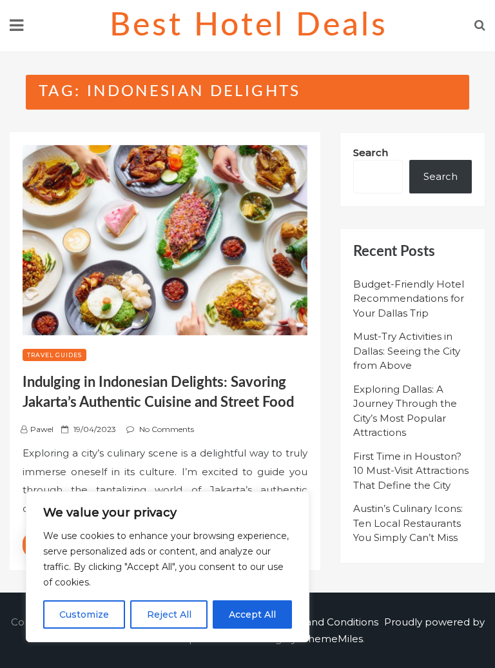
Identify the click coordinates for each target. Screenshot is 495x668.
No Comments (166, 429)
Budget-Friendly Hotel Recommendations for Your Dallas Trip (408, 298)
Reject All (169, 614)
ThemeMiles (332, 639)
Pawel (41, 429)
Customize (84, 614)
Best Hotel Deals (249, 26)
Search (370, 152)
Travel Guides (54, 355)
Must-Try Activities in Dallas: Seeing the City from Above (406, 350)
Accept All (252, 614)
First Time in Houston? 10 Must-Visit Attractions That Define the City (411, 470)
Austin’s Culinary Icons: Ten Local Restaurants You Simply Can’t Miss (408, 523)
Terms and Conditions (325, 622)
